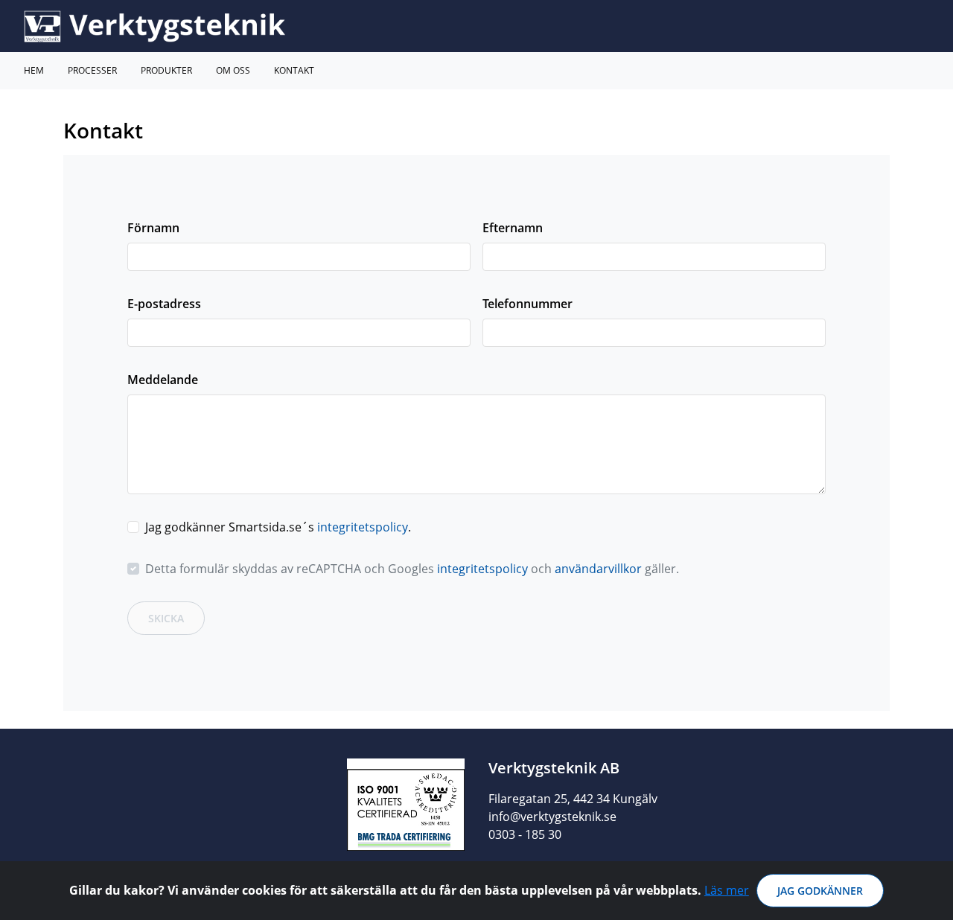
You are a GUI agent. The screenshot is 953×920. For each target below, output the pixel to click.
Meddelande (162, 379)
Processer (92, 70)
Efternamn (512, 228)
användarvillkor (598, 568)
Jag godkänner (820, 891)
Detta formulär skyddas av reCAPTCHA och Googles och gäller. (412, 568)
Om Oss (233, 70)
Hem (34, 70)
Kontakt (294, 70)
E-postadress (164, 304)
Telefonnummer (527, 304)
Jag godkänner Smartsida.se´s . (278, 527)
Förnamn (153, 228)
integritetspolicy (362, 527)
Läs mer (726, 890)
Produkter (166, 70)
